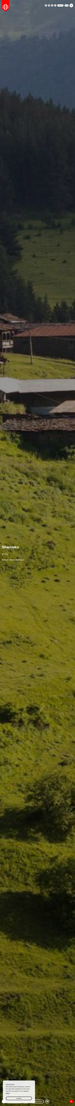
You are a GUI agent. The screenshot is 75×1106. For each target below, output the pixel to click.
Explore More (37, 1101)
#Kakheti (5, 560)
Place (6, 554)
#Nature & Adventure (17, 560)
